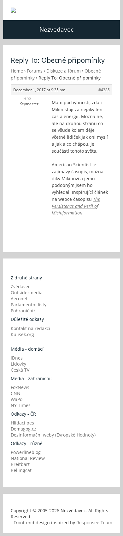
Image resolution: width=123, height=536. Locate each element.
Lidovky (18, 364)
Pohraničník (23, 311)
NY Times (21, 405)
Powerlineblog (26, 452)
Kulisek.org (22, 334)
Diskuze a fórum (63, 71)
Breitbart (20, 464)
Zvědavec (20, 287)
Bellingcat (21, 470)
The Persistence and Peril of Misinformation (76, 206)
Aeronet (19, 299)
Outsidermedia (27, 293)
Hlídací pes (22, 423)
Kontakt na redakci (30, 328)
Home (17, 71)
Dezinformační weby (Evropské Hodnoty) (53, 435)
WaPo (16, 399)
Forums (35, 71)
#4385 (104, 90)
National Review (28, 458)
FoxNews (20, 387)
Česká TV (20, 370)
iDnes (17, 358)
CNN (15, 393)
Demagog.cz (23, 429)
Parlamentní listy (28, 305)
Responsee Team (94, 523)
